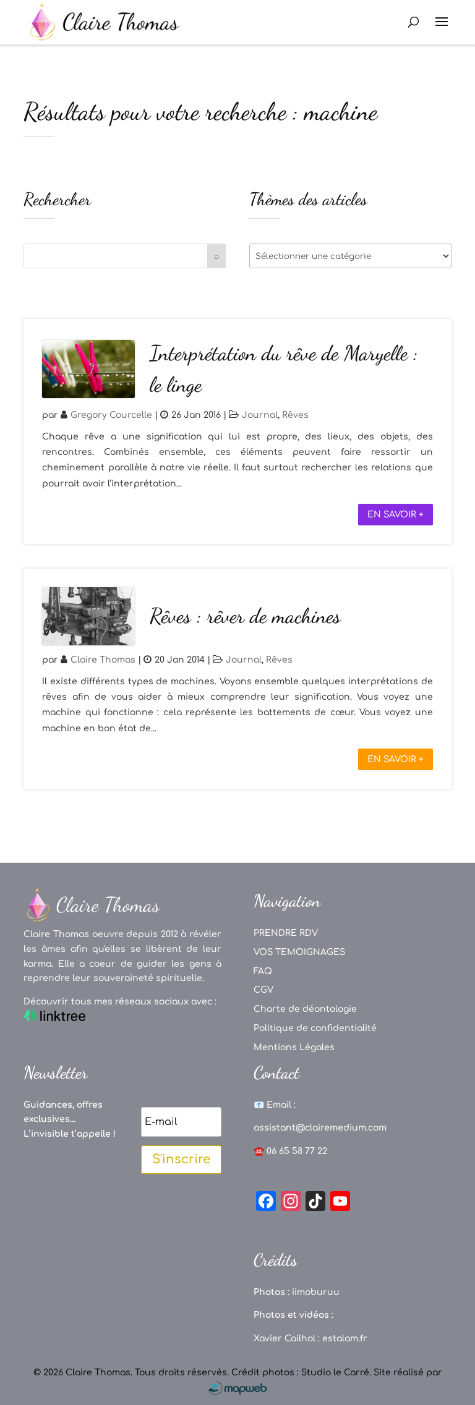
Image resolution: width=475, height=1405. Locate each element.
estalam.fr (344, 1338)
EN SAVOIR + (395, 514)
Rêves (295, 415)
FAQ (263, 971)
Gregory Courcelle (111, 415)
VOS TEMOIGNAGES (299, 952)
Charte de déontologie (305, 1009)
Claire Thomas (103, 659)
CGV (263, 990)
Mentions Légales (294, 1047)
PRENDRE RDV (286, 933)
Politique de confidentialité (315, 1028)
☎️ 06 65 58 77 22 (290, 1151)
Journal (260, 415)
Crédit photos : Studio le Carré (300, 1372)
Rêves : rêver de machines (245, 616)
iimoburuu (316, 1292)
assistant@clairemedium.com (320, 1127)
